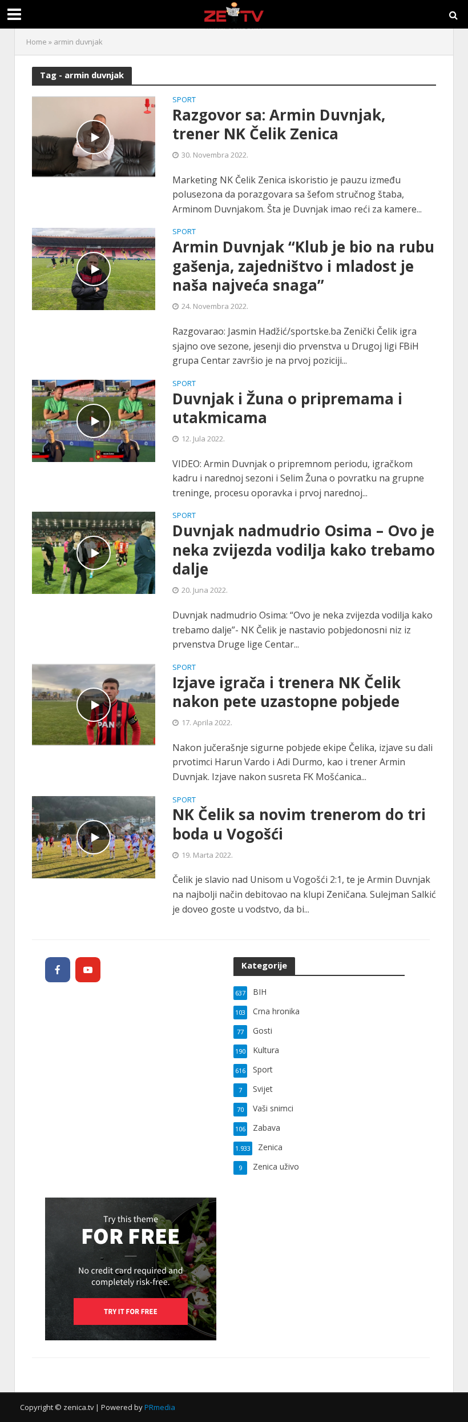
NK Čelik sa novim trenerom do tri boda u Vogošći (299, 824)
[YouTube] (87, 969)
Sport (184, 100)
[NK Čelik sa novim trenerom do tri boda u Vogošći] (93, 836)
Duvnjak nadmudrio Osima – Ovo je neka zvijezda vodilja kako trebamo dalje (303, 550)
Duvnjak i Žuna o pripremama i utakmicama (287, 408)
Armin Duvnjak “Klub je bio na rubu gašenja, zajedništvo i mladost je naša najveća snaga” (303, 266)
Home (36, 42)
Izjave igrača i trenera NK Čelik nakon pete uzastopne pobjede (286, 692)
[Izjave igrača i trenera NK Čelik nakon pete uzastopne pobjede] (93, 703)
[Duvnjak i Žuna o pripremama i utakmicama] (93, 419)
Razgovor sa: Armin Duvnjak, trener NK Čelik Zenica (278, 125)
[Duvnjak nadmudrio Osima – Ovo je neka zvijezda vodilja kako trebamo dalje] (93, 552)
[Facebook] (57, 969)
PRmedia (159, 1407)
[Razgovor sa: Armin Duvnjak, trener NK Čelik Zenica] (93, 136)
